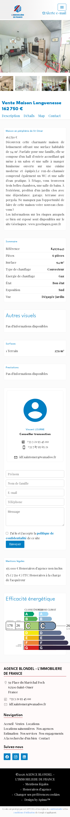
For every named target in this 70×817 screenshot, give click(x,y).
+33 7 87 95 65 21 (38, 447)
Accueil (18, 11)
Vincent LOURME (35, 429)
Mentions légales (36, 784)
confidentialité (56, 809)
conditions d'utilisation (24, 812)
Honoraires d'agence (37, 789)
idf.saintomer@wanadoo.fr (37, 457)
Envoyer (15, 544)
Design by (37, 800)
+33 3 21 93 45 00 (38, 442)
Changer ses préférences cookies (37, 794)
